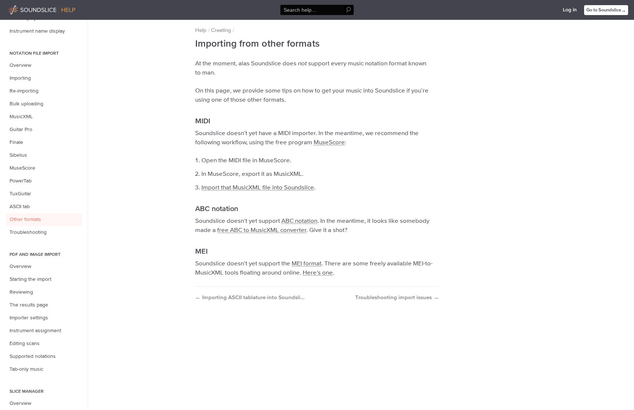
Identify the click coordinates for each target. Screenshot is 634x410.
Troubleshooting (28, 232)
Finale (16, 142)
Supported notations (33, 356)
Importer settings (29, 317)
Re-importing (24, 91)
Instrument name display (37, 31)
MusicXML (21, 116)
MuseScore (22, 168)
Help (201, 30)
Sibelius (18, 155)
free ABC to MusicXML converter (261, 230)
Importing (20, 78)
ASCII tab (20, 206)
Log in (570, 9)
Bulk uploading (26, 103)
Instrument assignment (35, 330)
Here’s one (318, 273)
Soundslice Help (27, 9)
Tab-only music (26, 369)
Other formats (25, 219)
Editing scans (25, 343)
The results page (29, 305)
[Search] (348, 10)
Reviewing (21, 292)
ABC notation (299, 221)
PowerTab (21, 181)
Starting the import (30, 279)
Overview (20, 65)
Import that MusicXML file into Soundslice (257, 188)
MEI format (306, 264)
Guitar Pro (21, 129)
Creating (221, 30)
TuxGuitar (20, 193)
